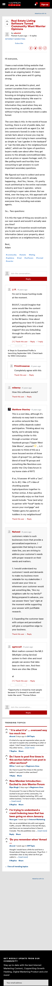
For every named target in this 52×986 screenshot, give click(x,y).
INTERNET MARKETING (15, 39)
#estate (22, 255)
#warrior (9, 261)
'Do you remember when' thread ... (28, 841)
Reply (28, 279)
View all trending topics (16, 866)
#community (11, 255)
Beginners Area (32, 766)
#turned (39, 258)
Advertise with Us (40, 13)
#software (28, 258)
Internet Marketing (37, 819)
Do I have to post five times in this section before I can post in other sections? (27, 760)
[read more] (29, 747)
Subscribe (19, 43)
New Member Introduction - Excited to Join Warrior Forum (27, 782)
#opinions (10, 258)
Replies (13, 751)
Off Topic (31, 736)
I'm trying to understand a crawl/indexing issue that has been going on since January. (26, 813)
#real (19, 258)
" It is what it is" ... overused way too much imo (28, 731)
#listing (32, 255)
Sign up (44, 4)
